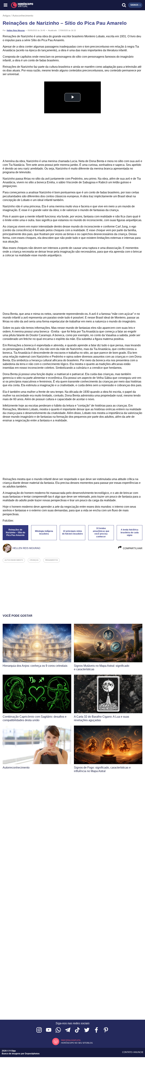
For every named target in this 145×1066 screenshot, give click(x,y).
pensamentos (51, 560)
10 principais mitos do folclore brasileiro (72, 532)
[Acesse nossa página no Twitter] (87, 1030)
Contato (127, 1052)
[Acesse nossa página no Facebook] (96, 1030)
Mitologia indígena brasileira (44, 532)
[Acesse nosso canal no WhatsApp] (58, 1030)
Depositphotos (32, 1053)
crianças (34, 560)
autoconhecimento (14, 560)
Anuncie (138, 1052)
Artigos (6, 15)
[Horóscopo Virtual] (39, 5)
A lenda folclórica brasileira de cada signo (130, 532)
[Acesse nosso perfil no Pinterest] (106, 1030)
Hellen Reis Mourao (16, 30)
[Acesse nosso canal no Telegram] (68, 1030)
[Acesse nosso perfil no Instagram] (39, 1030)
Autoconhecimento (22, 15)
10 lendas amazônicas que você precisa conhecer (101, 532)
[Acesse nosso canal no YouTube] (49, 1030)
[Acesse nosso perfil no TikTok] (77, 1030)
